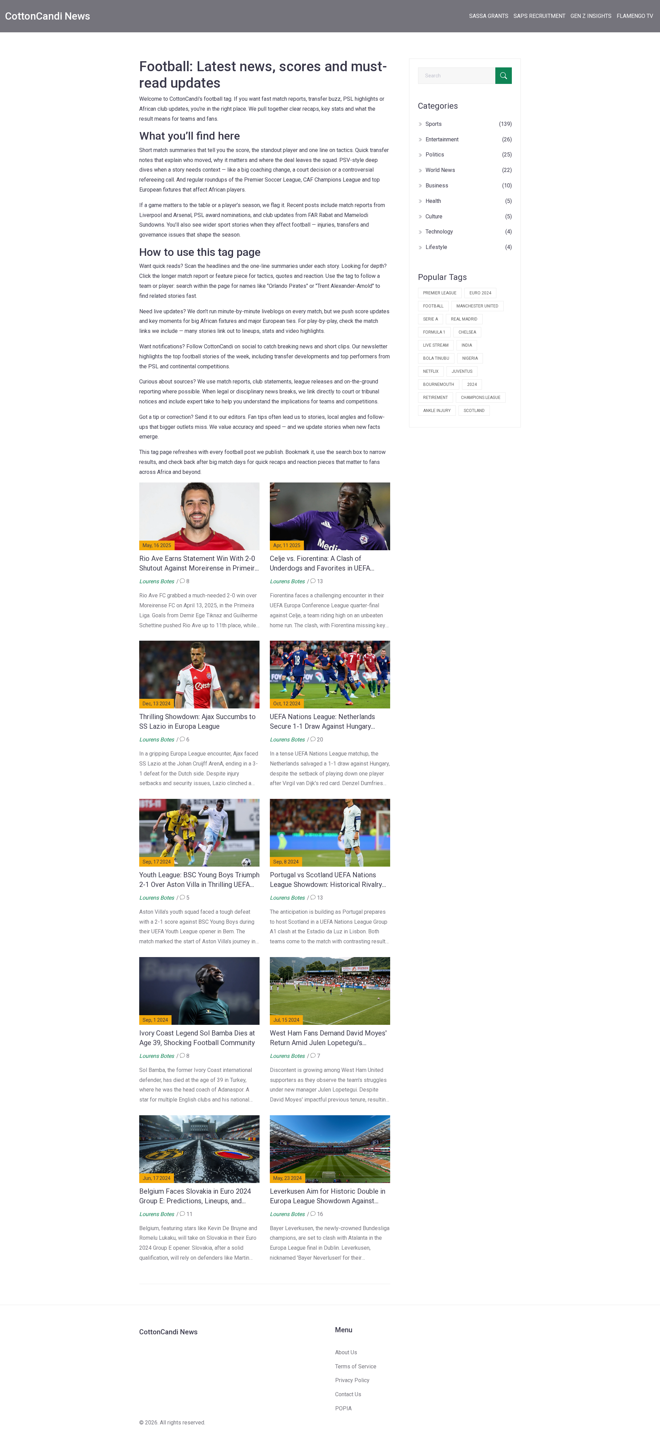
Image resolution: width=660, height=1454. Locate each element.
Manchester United (477, 306)
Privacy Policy (352, 1380)
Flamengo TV (635, 16)
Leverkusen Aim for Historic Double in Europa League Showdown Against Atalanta (327, 1196)
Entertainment (469, 139)
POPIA (343, 1408)
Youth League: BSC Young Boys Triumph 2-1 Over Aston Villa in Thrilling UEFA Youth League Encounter (199, 880)
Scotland (474, 410)
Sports (469, 124)
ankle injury (437, 410)
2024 (472, 384)
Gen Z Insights (591, 16)
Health (469, 201)
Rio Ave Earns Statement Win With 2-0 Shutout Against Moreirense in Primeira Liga (198, 563)
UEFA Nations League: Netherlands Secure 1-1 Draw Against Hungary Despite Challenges (322, 722)
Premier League (439, 293)
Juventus (462, 371)
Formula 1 (434, 332)
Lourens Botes (156, 581)
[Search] (503, 75)
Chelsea (467, 332)
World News (469, 170)
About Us (346, 1352)
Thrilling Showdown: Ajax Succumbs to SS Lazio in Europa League (197, 721)
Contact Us (348, 1394)
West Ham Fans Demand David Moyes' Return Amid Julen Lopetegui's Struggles (328, 1038)
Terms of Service (355, 1366)
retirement (435, 397)
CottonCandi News (47, 16)
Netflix (431, 371)
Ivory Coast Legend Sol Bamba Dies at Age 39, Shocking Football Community (197, 1038)
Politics (469, 154)
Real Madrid (464, 319)
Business (469, 185)
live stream (436, 345)
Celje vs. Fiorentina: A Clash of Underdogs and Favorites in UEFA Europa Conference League (320, 563)
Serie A (430, 319)
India (467, 345)
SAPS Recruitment (539, 16)
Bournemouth (438, 384)
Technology (469, 231)
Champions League (480, 397)
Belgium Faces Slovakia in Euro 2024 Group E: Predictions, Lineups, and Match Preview (195, 1196)
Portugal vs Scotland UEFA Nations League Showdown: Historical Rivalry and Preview (326, 880)
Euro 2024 (480, 293)
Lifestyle (469, 247)
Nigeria (470, 358)
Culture (469, 216)
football (433, 306)
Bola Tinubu (436, 358)
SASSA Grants (488, 16)
